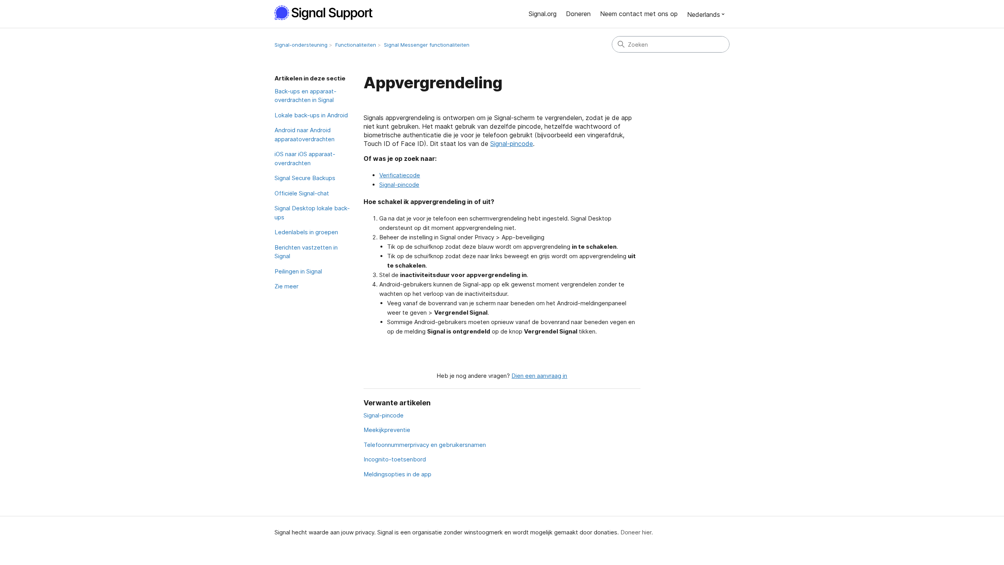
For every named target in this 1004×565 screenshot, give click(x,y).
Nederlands (703, 14)
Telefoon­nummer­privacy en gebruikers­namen (425, 444)
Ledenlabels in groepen (306, 232)
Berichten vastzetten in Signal (306, 252)
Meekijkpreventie (387, 430)
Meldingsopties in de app (397, 474)
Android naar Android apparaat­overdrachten (305, 134)
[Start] (328, 12)
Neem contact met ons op (639, 14)
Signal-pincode (511, 144)
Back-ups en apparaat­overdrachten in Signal (305, 95)
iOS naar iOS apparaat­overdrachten (305, 158)
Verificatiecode (399, 175)
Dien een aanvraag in (539, 375)
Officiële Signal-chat (302, 193)
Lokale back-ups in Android (311, 115)
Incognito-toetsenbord (395, 459)
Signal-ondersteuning (301, 45)
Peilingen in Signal (298, 271)
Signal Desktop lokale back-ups (312, 212)
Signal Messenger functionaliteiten (426, 45)
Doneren (578, 14)
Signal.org (543, 14)
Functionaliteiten (355, 45)
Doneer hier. (636, 532)
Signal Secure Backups (305, 178)
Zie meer (286, 286)
